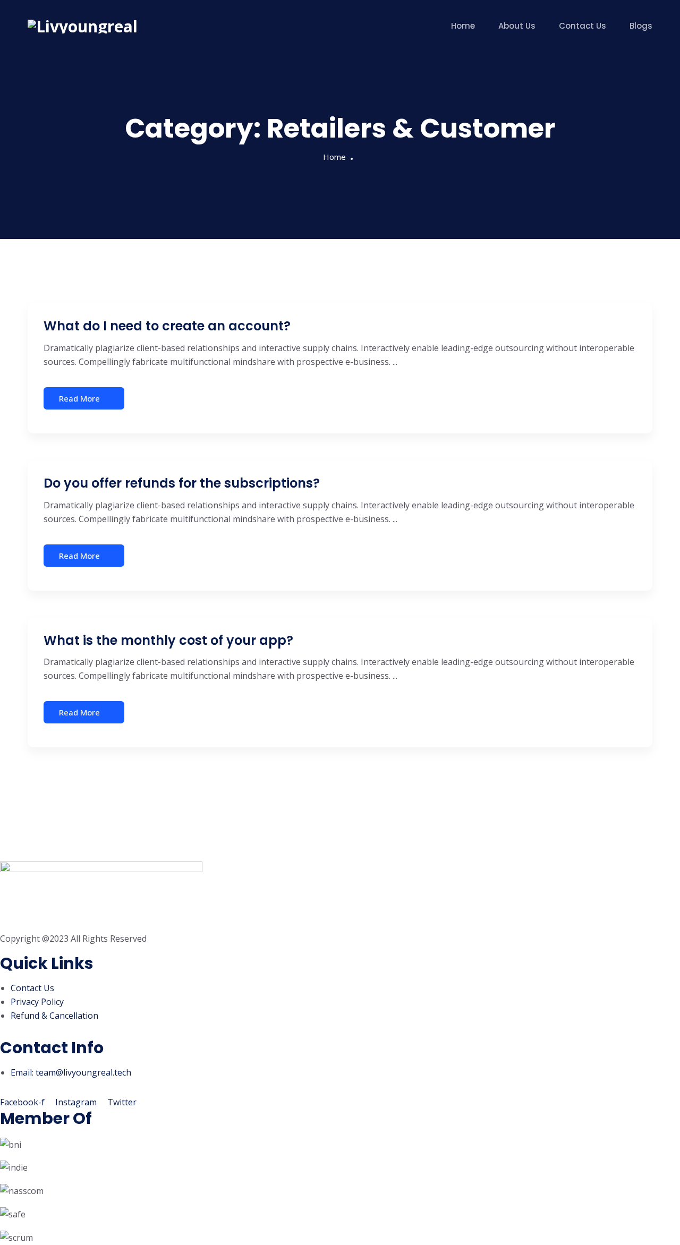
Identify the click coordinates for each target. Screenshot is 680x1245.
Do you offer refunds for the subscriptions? (182, 483)
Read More (79, 398)
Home (463, 25)
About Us (517, 25)
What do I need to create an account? (167, 326)
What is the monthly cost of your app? (168, 640)
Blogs (641, 25)
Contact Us (582, 25)
